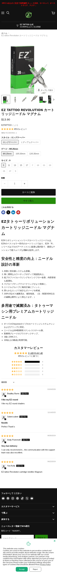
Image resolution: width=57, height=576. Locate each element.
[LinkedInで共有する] (13, 212)
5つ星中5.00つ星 (35, 353)
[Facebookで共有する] (3, 212)
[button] (7, 129)
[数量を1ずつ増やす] (24, 183)
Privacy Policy (45, 564)
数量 (3, 178)
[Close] (54, 541)
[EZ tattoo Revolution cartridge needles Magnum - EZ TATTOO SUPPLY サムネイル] (5, 99)
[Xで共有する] (8, 212)
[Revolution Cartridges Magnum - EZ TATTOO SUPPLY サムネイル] (24, 99)
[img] (7, 390)
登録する (41, 538)
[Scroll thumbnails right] (53, 100)
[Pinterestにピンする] (18, 212)
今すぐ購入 (28, 200)
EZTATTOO (6, 125)
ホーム (4, 33)
